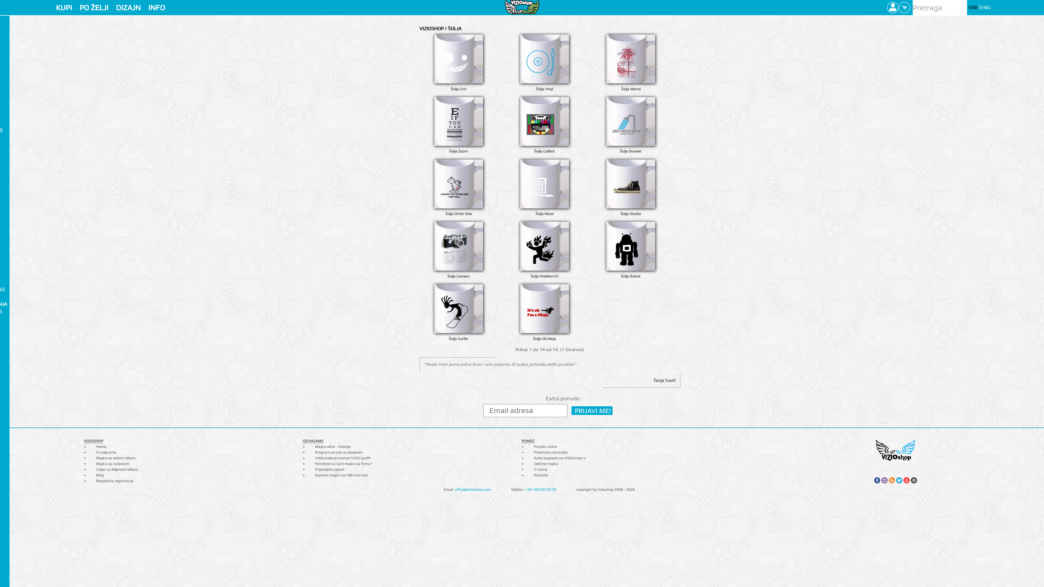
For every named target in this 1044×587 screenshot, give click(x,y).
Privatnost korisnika (551, 452)
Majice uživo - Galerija (333, 446)
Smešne (10, 240)
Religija (10, 282)
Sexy (7, 296)
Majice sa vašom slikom (116, 458)
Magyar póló (18, 167)
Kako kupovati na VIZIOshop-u (560, 458)
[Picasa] (884, 480)
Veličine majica (546, 463)
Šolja (9, 21)
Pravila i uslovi (545, 446)
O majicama (106, 452)
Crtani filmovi (19, 73)
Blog (100, 475)
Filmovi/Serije (18, 145)
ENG (985, 7)
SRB (973, 7)
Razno (9, 318)
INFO (156, 7)
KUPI (64, 7)
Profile (893, 7)
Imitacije (12, 137)
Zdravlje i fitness (23, 311)
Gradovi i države (22, 232)
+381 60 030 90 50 (540, 489)
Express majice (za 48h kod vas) (341, 475)
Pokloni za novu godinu (21, 105)
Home (101, 446)
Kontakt (541, 475)
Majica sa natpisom (112, 463)
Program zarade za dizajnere (338, 452)
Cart (904, 7)
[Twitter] (899, 480)
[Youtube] (906, 480)
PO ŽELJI (94, 7)
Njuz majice (15, 53)
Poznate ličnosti (22, 203)
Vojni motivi (16, 274)
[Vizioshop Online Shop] (522, 7)
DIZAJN (128, 7)
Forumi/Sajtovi (20, 211)
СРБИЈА (9, 152)
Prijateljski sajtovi (329, 469)
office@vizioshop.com (473, 489)
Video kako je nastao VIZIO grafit (343, 458)
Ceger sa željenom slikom (117, 469)
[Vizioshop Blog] (914, 480)
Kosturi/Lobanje (22, 181)
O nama (540, 469)
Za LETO (10, 39)
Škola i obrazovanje (17, 264)
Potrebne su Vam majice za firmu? (343, 463)
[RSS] (892, 480)
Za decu (10, 46)
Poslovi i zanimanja (26, 304)
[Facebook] (877, 480)
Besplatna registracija (114, 481)
